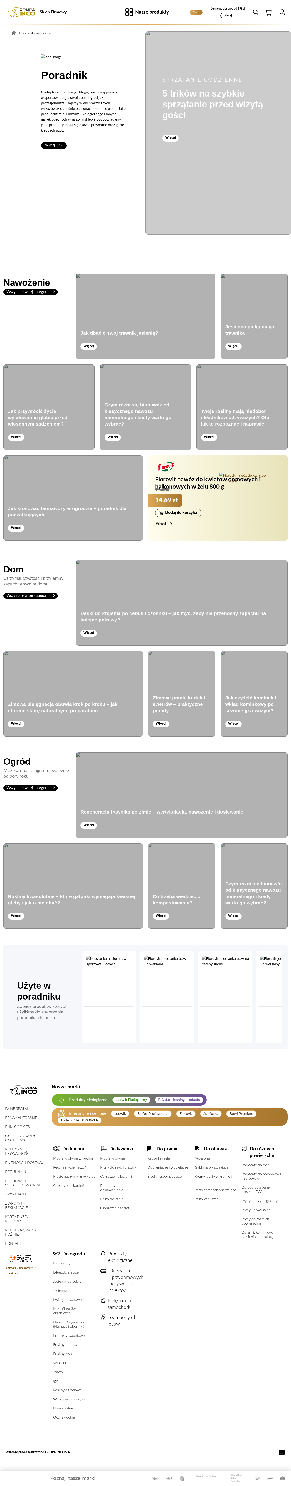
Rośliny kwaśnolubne (69, 1354)
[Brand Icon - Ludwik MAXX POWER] (155, 1478)
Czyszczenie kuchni (68, 1185)
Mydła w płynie (112, 1158)
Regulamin (15, 1172)
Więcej (228, 15)
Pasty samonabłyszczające (215, 1190)
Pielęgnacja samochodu (120, 1304)
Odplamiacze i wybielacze (167, 1167)
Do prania (166, 1149)
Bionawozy (61, 1263)
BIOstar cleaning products (179, 1100)
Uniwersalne (63, 1408)
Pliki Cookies (17, 1127)
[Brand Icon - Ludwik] (206, 1478)
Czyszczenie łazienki (116, 1176)
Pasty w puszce (206, 1199)
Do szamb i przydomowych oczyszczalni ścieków (126, 1280)
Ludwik (120, 1113)
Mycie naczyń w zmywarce (74, 1176)
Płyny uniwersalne (256, 1210)
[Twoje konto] (282, 12)
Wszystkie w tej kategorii (27, 292)
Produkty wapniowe (69, 1335)
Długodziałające (66, 1272)
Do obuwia (215, 1149)
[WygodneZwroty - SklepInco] (21, 1257)
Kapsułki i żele (158, 1158)
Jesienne (60, 1290)
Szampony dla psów (123, 1321)
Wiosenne (61, 1363)
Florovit (186, 1113)
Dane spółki (16, 1108)
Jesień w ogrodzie (67, 1281)
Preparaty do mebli (256, 1165)
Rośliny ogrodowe (67, 1390)
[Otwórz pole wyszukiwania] (255, 12)
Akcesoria (202, 1158)
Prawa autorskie (21, 1118)
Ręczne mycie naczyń (70, 1167)
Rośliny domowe (66, 1345)
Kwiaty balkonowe (67, 1300)
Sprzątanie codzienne (202, 80)
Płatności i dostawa (24, 1163)
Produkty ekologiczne (120, 1257)
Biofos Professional (152, 1113)
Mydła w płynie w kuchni (73, 1158)
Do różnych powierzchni (263, 1152)
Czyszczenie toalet (114, 1208)
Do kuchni (73, 1149)
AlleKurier (27, 1261)
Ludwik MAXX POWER (79, 1120)
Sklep (196, 12)
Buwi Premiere (241, 1113)
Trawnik (59, 1372)
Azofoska (210, 1113)
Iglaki (57, 1381)
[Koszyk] (268, 12)
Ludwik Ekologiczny (131, 1100)
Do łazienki (121, 1149)
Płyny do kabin (112, 1199)
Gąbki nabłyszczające (211, 1167)
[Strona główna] (21, 12)
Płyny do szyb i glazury (118, 1167)
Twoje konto (18, 1194)
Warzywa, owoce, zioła (71, 1399)
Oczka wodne (64, 1417)
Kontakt (13, 1243)
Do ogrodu (73, 1254)
